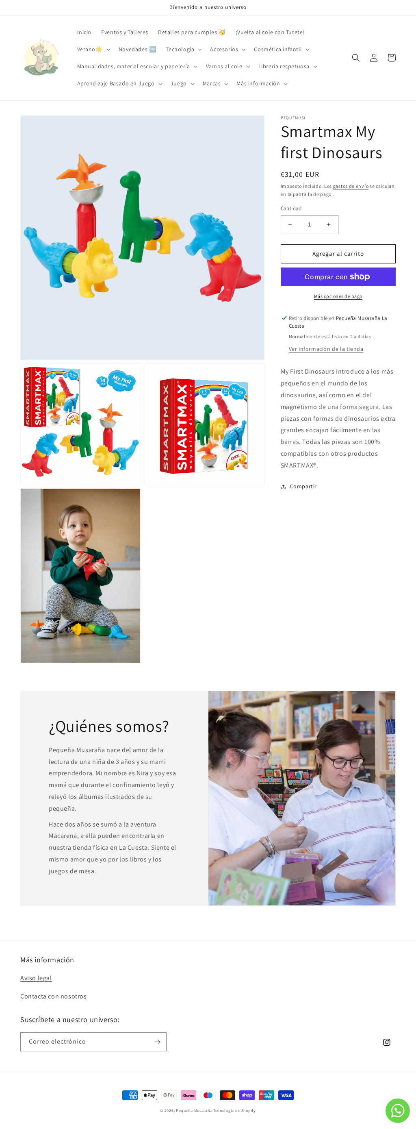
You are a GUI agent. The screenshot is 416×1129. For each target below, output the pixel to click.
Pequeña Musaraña (194, 1110)
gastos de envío (351, 186)
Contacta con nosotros (53, 996)
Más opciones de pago (338, 296)
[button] (93, 49)
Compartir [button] (303, 486)
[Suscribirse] (157, 1041)
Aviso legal (36, 978)
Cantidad (291, 208)
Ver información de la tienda (326, 348)
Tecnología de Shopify (234, 1110)
